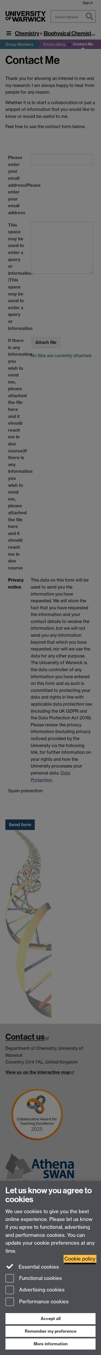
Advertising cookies (41, 1290)
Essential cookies (38, 1267)
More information (51, 1343)
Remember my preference (50, 1331)
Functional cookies (40, 1278)
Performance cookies (43, 1302)
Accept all (51, 1318)
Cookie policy (80, 1259)
